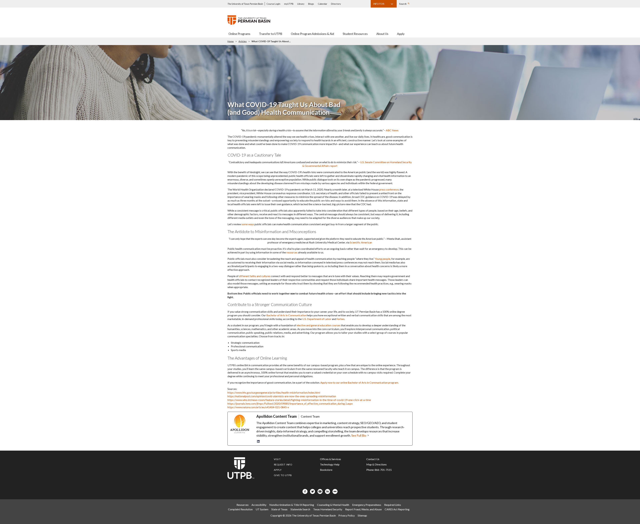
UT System (262, 509)
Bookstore (326, 469)
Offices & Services (330, 459)
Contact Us (372, 459)
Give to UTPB (283, 475)
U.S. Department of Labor (316, 318)
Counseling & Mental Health (333, 504)
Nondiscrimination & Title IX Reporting (291, 504)
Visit (277, 459)
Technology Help (330, 464)
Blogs (311, 3)
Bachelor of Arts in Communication (286, 315)
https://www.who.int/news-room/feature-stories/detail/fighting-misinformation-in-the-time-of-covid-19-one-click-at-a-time (299, 399)
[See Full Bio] (368, 435)
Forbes (340, 318)
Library (300, 3)
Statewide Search (300, 509)
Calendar (322, 3)
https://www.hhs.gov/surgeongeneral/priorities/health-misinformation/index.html (274, 392)
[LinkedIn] (258, 441)
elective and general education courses (318, 325)
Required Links (392, 504)
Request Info (283, 464)
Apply (400, 34)
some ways (248, 224)
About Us (382, 34)
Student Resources (355, 34)
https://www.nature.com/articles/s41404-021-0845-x (258, 407)
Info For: (379, 3)
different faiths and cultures (254, 276)
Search (403, 4)
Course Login (273, 3)
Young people (382, 258)
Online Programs (239, 34)
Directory (336, 3)
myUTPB (289, 3)
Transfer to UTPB (270, 34)
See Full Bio (358, 435)
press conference (389, 189)
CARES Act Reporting (397, 509)
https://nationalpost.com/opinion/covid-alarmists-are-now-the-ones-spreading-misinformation (282, 396)
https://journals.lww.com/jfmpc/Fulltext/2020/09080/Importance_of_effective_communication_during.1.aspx (290, 403)
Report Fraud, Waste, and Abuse (363, 509)
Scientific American (361, 242)
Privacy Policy (346, 515)
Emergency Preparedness (366, 504)
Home (231, 41)
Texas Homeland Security (327, 509)
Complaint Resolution (240, 509)
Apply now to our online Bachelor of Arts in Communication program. (359, 382)
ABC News (392, 130)
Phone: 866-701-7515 (379, 469)
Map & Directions (376, 464)
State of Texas (279, 509)
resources (292, 252)
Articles (242, 41)
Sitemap (362, 515)
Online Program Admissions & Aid (312, 34)
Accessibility (259, 504)
